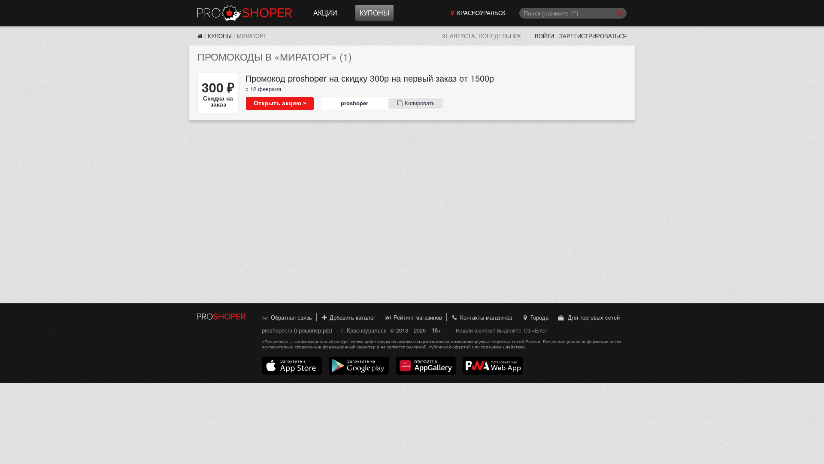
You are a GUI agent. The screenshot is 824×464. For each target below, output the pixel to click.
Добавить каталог (352, 317)
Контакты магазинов (485, 317)
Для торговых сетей (592, 317)
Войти (544, 36)
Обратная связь (290, 317)
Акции (325, 13)
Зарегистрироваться (593, 36)
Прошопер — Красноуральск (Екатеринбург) (244, 13)
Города (538, 317)
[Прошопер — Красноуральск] (200, 36)
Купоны (374, 13)
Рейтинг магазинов (417, 317)
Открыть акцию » (280, 103)
